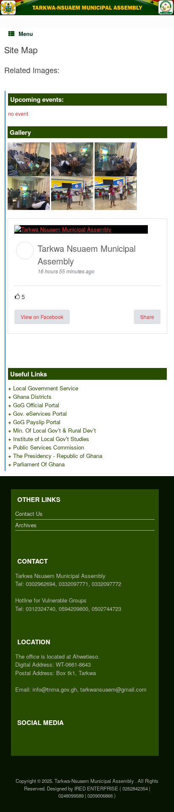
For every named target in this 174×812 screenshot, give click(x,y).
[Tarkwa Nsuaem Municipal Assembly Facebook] (17, 737)
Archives (26, 525)
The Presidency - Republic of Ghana (57, 456)
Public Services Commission (48, 447)
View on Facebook (42, 316)
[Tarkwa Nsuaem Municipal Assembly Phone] (30, 737)
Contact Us (29, 514)
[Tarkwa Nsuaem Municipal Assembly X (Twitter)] (21, 737)
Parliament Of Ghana (39, 464)
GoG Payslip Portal (36, 422)
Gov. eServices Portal (40, 413)
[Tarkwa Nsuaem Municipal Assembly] (87, 7)
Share (147, 316)
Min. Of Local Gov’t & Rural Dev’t (54, 430)
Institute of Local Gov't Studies (51, 439)
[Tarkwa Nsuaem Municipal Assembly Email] (26, 737)
